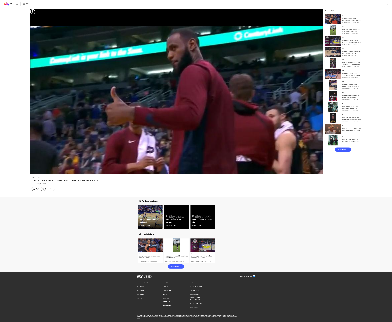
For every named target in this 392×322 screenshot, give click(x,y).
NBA (39, 177)
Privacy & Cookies (176, 315)
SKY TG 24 (140, 290)
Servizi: (165, 282)
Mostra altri (343, 149)
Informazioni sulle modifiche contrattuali (193, 315)
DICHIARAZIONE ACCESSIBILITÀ (195, 298)
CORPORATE (194, 307)
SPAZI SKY (166, 302)
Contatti (229, 315)
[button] (37, 189)
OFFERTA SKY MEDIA (197, 303)
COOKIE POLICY (195, 290)
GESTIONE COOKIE (196, 286)
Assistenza (222, 315)
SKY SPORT (141, 286)
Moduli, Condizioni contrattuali (162, 315)
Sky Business (168, 290)
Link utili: (193, 282)
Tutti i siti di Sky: (142, 282)
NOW (165, 294)
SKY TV (165, 286)
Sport (34, 177)
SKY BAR (166, 298)
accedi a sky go (246, 276)
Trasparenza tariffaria (213, 315)
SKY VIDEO (140, 294)
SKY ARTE (140, 298)
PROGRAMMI (167, 306)
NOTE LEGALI (194, 294)
